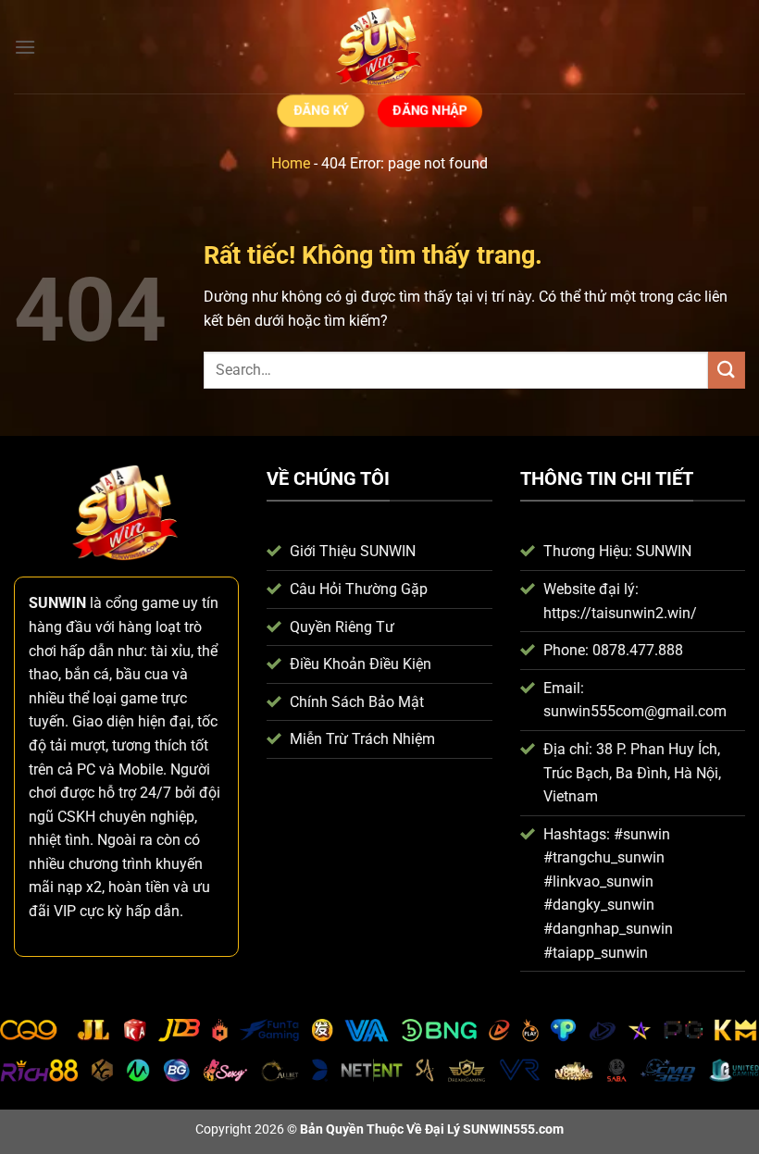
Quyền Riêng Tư (342, 627)
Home (290, 163)
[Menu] (25, 46)
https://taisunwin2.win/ (620, 613)
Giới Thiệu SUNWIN (353, 551)
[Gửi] (726, 370)
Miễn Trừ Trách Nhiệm (362, 739)
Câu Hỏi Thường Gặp (359, 589)
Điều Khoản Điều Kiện (360, 664)
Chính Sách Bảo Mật (357, 702)
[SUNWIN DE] (379, 47)
